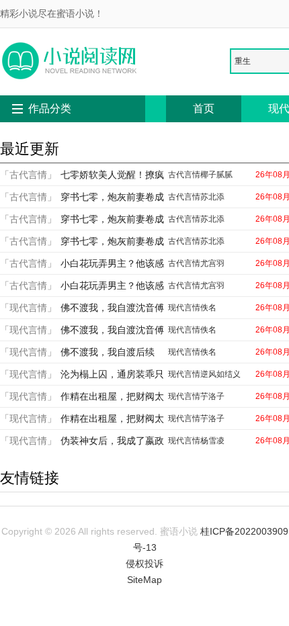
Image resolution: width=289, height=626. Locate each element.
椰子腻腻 (216, 174)
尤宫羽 (212, 263)
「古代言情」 (28, 174)
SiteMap (144, 579)
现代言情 (184, 307)
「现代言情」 (28, 307)
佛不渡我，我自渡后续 (107, 352)
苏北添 (212, 197)
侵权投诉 (144, 563)
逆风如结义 (220, 374)
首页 (203, 108)
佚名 (208, 307)
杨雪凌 (212, 440)
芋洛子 (212, 396)
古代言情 (184, 174)
